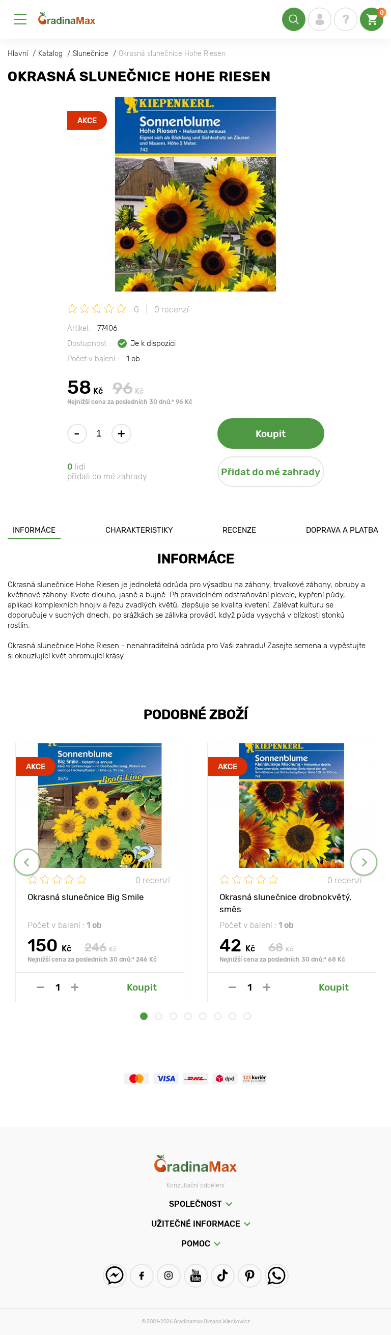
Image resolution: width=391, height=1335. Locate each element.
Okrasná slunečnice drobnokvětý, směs (285, 902)
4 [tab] (188, 1016)
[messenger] (115, 1276)
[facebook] (142, 1276)
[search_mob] (293, 19)
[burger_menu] (20, 19)
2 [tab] (158, 1016)
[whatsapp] (277, 1276)
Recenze (239, 530)
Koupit (271, 434)
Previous (27, 862)
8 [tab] (247, 1016)
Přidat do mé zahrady (270, 472)
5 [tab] (203, 1016)
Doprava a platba (342, 530)
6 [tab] (217, 1016)
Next (363, 862)
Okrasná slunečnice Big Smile (85, 897)
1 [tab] (144, 1016)
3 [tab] (173, 1016)
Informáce (34, 530)
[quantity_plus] (74, 987)
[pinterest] (250, 1276)
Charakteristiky (139, 530)
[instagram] (169, 1276)
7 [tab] (232, 1016)
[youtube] (196, 1276)
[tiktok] (223, 1276)
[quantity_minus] (40, 987)
